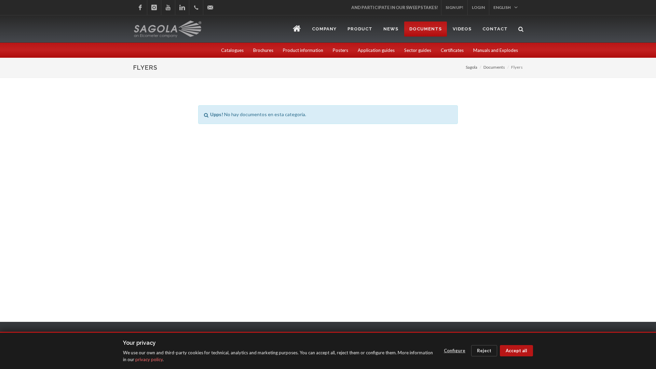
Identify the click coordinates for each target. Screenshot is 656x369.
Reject (484, 350)
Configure (454, 350)
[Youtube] (168, 7)
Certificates (452, 50)
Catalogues (232, 50)
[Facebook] (140, 7)
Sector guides (417, 50)
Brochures (263, 50)
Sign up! (454, 7)
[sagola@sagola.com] (210, 7)
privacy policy (149, 359)
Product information (303, 50)
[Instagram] (154, 7)
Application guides (376, 50)
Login (478, 7)
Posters (340, 50)
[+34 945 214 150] (196, 7)
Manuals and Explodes (495, 50)
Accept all (516, 350)
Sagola (471, 67)
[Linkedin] (182, 7)
